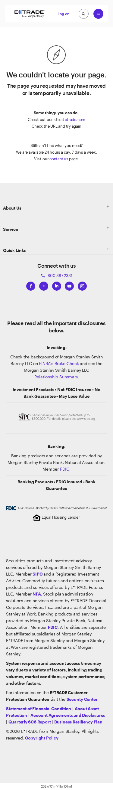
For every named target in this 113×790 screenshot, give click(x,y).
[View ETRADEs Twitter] (43, 284)
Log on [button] (63, 13)
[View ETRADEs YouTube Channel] (69, 284)
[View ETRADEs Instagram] (82, 284)
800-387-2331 (56, 275)
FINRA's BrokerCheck (59, 363)
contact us (58, 158)
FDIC (64, 469)
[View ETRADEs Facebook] (30, 284)
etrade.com (75, 119)
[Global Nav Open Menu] (98, 14)
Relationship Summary (56, 376)
